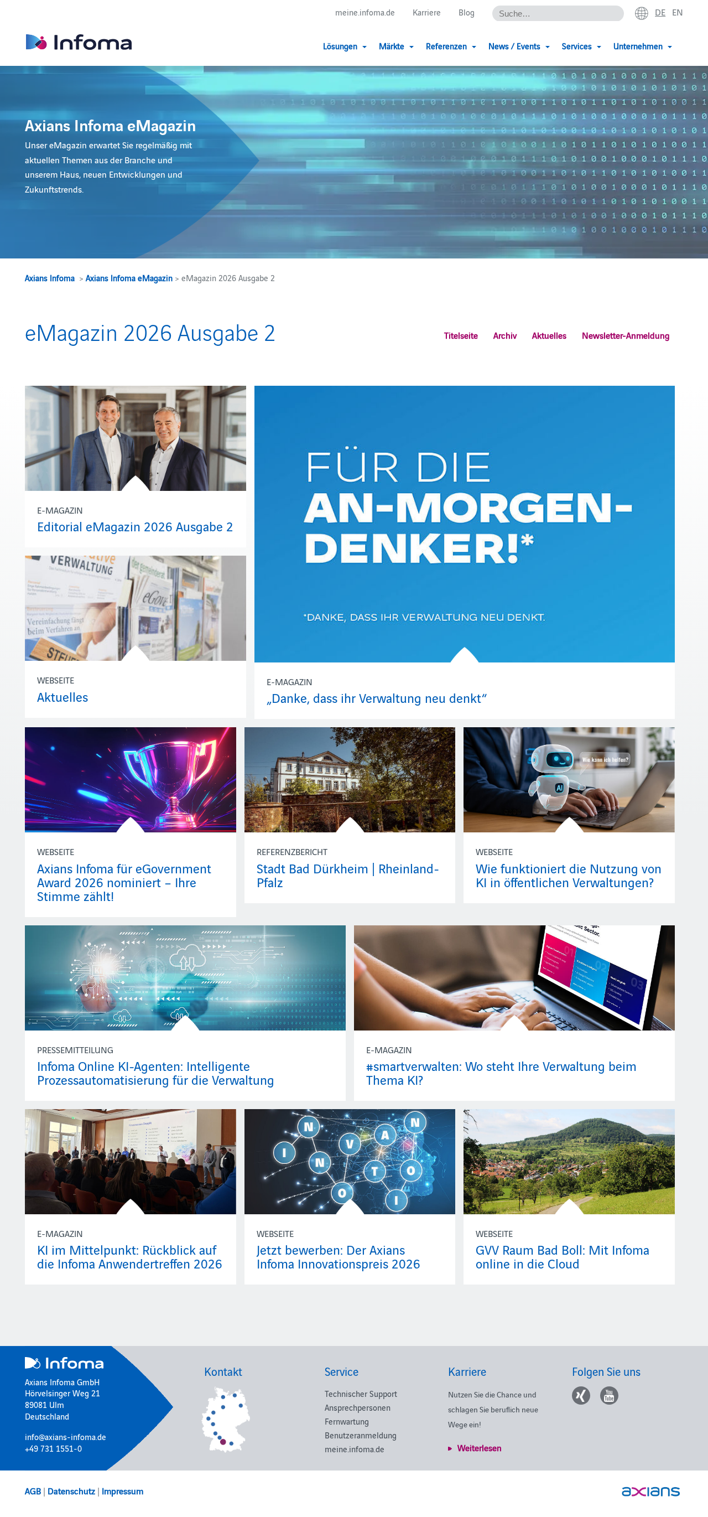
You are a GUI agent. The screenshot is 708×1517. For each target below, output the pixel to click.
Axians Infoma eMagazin (129, 277)
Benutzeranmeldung (361, 1435)
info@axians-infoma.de (65, 1436)
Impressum (122, 1490)
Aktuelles (549, 335)
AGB (33, 1490)
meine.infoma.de (365, 12)
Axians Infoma (50, 277)
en (677, 12)
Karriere (427, 12)
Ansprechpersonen (358, 1407)
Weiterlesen (479, 1447)
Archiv (505, 335)
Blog (467, 12)
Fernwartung (347, 1421)
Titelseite (461, 335)
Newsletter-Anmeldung (626, 335)
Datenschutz (71, 1490)
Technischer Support (361, 1393)
